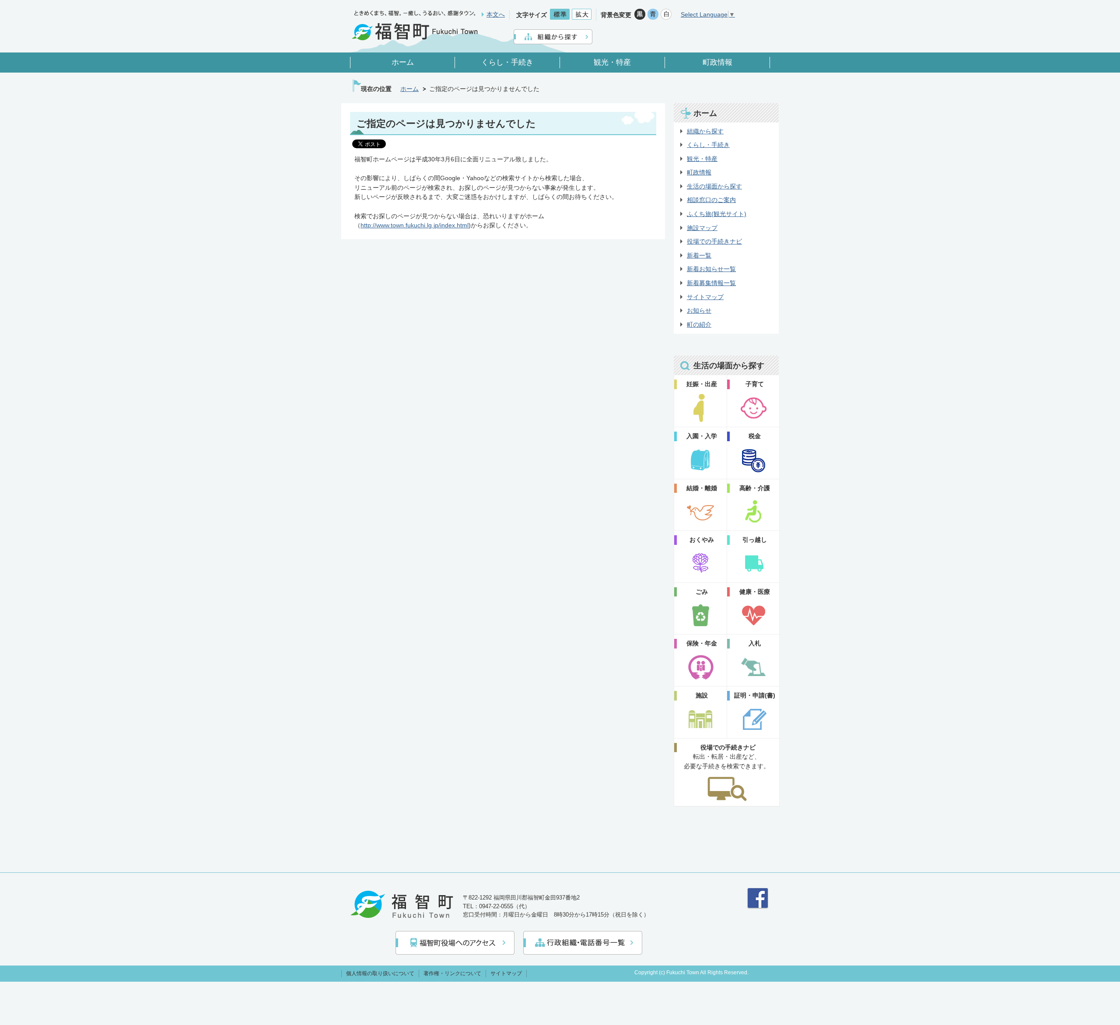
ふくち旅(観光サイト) (716, 213)
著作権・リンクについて (452, 973)
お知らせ (699, 310)
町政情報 (699, 172)
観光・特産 (702, 158)
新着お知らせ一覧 (711, 268)
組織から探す (705, 131)
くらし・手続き (708, 144)
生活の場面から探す (714, 186)
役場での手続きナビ (714, 241)
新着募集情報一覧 (711, 282)
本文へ (495, 14)
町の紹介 (699, 324)
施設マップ (702, 227)
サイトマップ (705, 296)
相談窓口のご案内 (711, 199)
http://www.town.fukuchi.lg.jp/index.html (414, 225)
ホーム (409, 88)
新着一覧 (699, 255)
